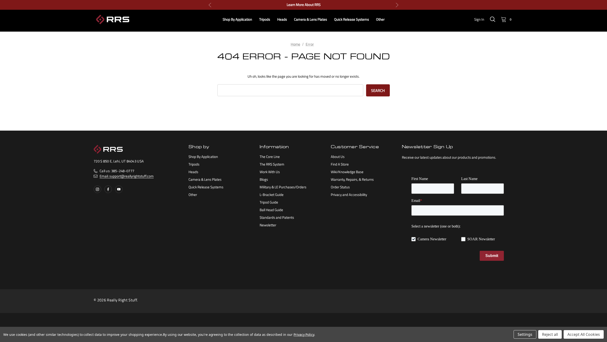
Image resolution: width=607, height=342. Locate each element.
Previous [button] (209, 4)
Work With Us (270, 172)
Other (193, 194)
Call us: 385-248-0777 (117, 171)
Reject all (550, 334)
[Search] (492, 19)
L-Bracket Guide (272, 194)
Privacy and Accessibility (349, 194)
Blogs (264, 179)
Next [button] (397, 4)
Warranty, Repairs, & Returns (352, 179)
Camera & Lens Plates (205, 179)
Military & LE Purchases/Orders (283, 187)
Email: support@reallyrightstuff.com (127, 176)
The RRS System (272, 164)
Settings (525, 334)
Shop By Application (203, 156)
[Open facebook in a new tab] (108, 189)
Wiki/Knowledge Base (347, 172)
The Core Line (270, 156)
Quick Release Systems (206, 187)
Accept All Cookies (583, 334)
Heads (193, 172)
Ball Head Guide (271, 210)
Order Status (340, 187)
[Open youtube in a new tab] (119, 189)
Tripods (194, 164)
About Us (338, 156)
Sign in (479, 19)
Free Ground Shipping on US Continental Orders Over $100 (303, 5)
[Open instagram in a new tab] (97, 189)
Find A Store (340, 164)
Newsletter (268, 225)
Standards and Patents (277, 217)
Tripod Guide (269, 202)
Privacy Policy (304, 334)
